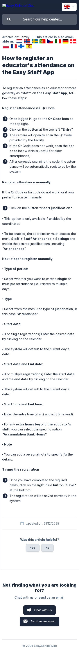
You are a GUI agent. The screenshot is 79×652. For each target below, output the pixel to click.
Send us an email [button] (43, 621)
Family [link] (24, 37)
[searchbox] (39, 19)
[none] (18, 6)
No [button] (47, 547)
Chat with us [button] (43, 610)
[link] (19, 41)
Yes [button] (32, 547)
